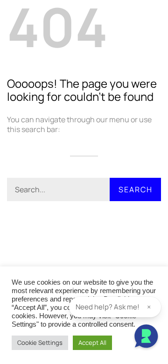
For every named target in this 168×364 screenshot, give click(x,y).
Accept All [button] (92, 342)
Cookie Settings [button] (40, 342)
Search (136, 189)
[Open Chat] (146, 337)
